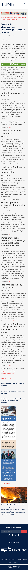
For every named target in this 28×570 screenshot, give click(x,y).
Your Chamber (12, 19)
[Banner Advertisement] (13, 65)
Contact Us (12, 559)
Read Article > (4, 385)
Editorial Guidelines (14, 562)
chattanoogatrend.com (7, 372)
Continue (3, 517)
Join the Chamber (22, 559)
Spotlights (17, 18)
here (18, 90)
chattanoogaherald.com (7, 373)
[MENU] (25, 4)
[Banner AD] (14, 15)
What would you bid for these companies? (12, 383)
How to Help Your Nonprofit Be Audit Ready (13, 391)
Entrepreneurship (7, 18)
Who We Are (4, 559)
